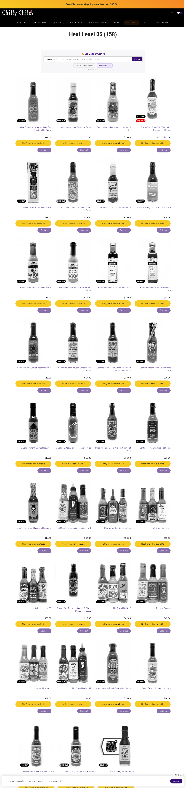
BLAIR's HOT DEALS (98, 22)
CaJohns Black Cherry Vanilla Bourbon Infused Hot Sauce (114, 369)
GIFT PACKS (58, 22)
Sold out (44, 150)
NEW (116, 22)
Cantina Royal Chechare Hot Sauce (155, 447)
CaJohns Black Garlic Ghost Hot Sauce (34, 367)
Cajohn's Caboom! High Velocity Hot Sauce (154, 369)
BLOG (147, 22)
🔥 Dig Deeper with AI (93, 53)
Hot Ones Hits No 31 (81, 688)
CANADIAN (21, 22)
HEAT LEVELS (131, 22)
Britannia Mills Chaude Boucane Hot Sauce (75, 289)
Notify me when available (33, 143)
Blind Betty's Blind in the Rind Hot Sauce (75, 209)
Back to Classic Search (84, 65)
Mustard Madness (43, 688)
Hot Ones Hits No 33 (42, 608)
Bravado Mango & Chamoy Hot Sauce (154, 207)
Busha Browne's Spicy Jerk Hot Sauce (114, 287)
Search (137, 59)
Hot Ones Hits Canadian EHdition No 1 (73, 528)
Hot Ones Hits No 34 (161, 528)
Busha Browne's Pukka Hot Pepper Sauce (155, 289)
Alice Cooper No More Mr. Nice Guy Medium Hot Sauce (35, 129)
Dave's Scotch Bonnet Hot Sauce (156, 688)
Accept (176, 781)
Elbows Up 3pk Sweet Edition (117, 528)
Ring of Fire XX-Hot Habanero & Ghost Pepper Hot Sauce (74, 609)
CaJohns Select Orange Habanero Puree (73, 447)
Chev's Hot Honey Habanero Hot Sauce (34, 528)
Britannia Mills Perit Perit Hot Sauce (35, 287)
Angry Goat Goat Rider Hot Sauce (76, 127)
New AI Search (104, 65)
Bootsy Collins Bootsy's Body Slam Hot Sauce (113, 449)
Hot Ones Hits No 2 (122, 608)
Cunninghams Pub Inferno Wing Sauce (113, 688)
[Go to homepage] (18, 16)
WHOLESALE (162, 22)
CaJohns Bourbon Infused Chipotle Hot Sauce (73, 369)
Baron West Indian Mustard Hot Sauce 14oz (114, 129)
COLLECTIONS (40, 22)
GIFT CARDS (76, 22)
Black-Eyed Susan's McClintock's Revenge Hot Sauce (156, 129)
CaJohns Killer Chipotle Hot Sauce (36, 447)
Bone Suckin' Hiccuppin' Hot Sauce (115, 207)
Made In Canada (163, 608)
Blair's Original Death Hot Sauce (37, 207)
